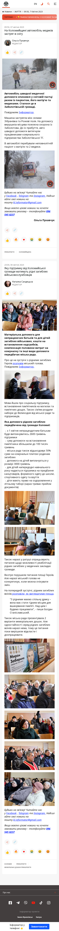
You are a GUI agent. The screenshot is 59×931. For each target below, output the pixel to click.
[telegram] (18, 902)
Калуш (39, 917)
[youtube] (33, 902)
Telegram (24, 195)
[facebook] (10, 902)
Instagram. (40, 195)
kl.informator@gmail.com (27, 202)
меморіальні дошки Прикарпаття (17, 867)
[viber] (25, 902)
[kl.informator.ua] (6, 4)
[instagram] (48, 902)
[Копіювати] (21, 52)
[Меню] (55, 4)
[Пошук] (48, 4)
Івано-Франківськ (25, 917)
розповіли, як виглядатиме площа (33, 593)
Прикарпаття (9, 252)
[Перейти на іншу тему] (42, 4)
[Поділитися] (14, 52)
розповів (18, 363)
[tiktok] (41, 902)
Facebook (11, 195)
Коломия (8, 864)
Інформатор (26, 112)
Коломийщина (25, 252)
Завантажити (39, 926)
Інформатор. (26, 366)
